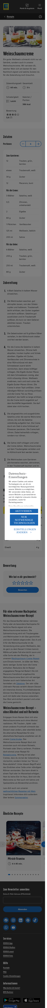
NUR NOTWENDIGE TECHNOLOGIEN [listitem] (24, 519)
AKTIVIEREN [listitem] (23, 510)
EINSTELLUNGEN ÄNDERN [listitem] (25, 531)
